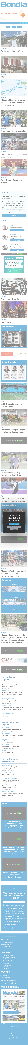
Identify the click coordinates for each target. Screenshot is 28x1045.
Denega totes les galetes (14, 526)
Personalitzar (14, 529)
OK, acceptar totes (14, 524)
